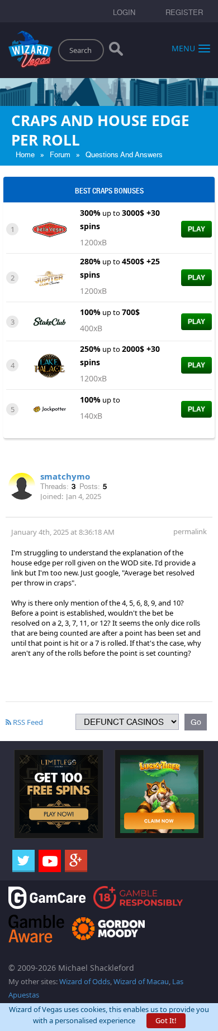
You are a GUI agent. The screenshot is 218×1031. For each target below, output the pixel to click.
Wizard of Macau (141, 981)
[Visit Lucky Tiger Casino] (159, 793)
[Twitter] (23, 861)
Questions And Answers (124, 155)
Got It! (166, 1020)
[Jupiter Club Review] (49, 277)
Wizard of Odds (84, 981)
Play (196, 229)
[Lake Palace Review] (49, 365)
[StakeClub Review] (49, 321)
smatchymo (65, 476)
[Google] (76, 861)
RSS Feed (27, 722)
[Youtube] (50, 861)
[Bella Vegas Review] (49, 229)
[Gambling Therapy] (108, 927)
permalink (190, 531)
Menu (183, 47)
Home (25, 155)
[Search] (116, 51)
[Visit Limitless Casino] (59, 793)
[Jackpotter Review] (49, 408)
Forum (60, 155)
